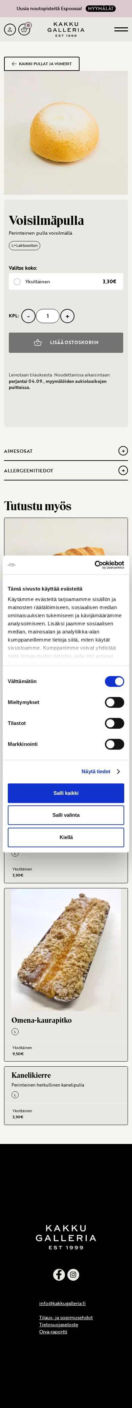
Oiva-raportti (53, 1331)
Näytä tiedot (96, 771)
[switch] (114, 702)
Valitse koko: (23, 267)
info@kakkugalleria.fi (62, 1303)
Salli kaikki (66, 793)
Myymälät (100, 8)
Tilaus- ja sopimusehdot (66, 1317)
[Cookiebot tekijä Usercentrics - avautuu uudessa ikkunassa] (95, 564)
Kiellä (66, 837)
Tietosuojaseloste (58, 1324)
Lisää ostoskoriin (74, 342)
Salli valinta (66, 815)
